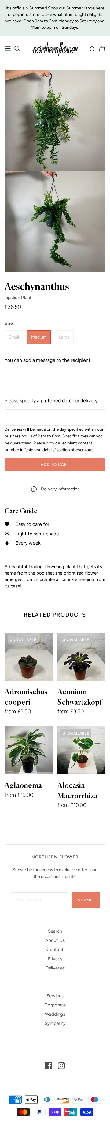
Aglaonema (23, 785)
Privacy (55, 958)
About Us (55, 940)
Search (55, 931)
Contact (55, 949)
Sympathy (55, 1023)
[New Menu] (8, 49)
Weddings (55, 1014)
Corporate (55, 1005)
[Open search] (17, 49)
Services (55, 996)
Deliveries (55, 968)
